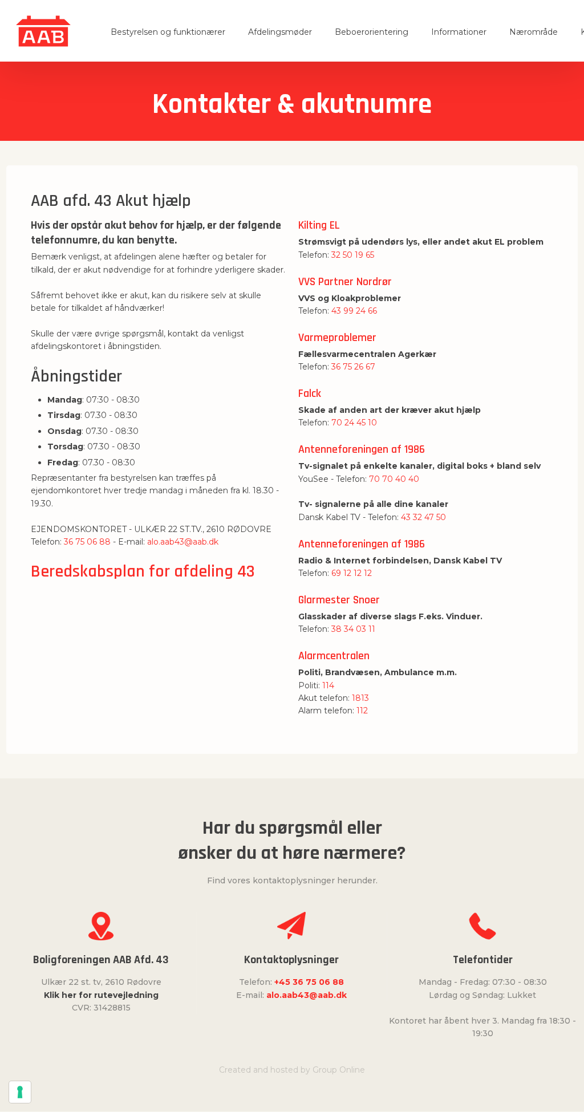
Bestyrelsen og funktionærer (168, 32)
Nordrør (374, 281)
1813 (360, 698)
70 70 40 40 (394, 479)
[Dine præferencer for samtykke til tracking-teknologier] (20, 1092)
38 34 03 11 (353, 629)
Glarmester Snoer (339, 599)
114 (328, 685)
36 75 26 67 (353, 367)
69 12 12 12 (351, 573)
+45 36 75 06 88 (309, 982)
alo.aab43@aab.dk (182, 542)
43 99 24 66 (354, 311)
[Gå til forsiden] (43, 31)
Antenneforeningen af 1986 (361, 449)
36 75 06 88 (87, 542)
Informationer (458, 32)
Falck (309, 393)
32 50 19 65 (352, 255)
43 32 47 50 (423, 517)
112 (362, 710)
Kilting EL (319, 225)
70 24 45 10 (354, 422)
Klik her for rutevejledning (101, 995)
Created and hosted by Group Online (292, 1070)
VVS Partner (327, 281)
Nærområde (533, 32)
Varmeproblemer (337, 337)
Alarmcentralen (334, 655)
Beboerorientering (371, 32)
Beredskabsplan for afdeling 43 (143, 571)
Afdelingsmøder (280, 32)
